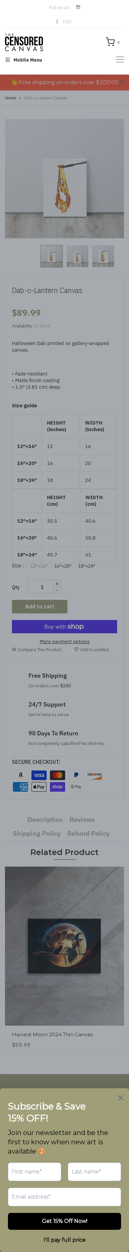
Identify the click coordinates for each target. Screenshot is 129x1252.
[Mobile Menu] (120, 59)
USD (67, 22)
